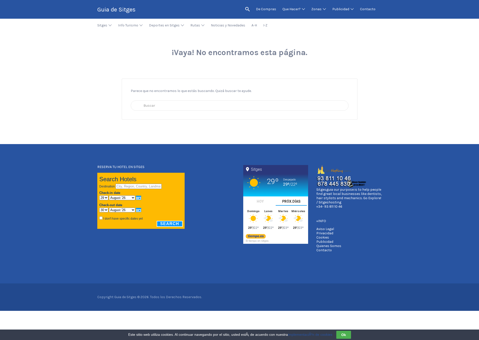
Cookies (322, 237)
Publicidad (324, 242)
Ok (343, 335)
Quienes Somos (328, 246)
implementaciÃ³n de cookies (310, 335)
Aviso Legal (325, 229)
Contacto (324, 250)
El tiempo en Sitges (257, 241)
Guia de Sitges (116, 9)
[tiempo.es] (256, 236)
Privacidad (324, 233)
